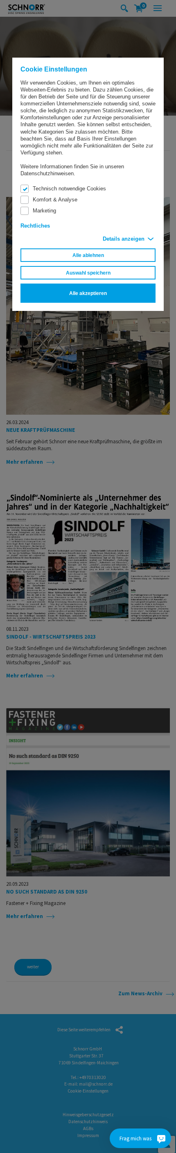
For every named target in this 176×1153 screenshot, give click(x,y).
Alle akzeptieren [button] (88, 293)
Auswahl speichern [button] (88, 272)
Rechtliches (35, 226)
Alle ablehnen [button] (88, 255)
